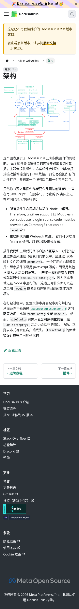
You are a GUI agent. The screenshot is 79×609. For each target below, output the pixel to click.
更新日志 (9, 487)
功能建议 (9, 445)
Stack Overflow (15, 438)
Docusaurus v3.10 (32, 3)
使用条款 (9, 548)
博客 (6, 481)
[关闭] (76, 4)
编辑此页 (14, 350)
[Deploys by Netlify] (14, 513)
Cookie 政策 (12, 554)
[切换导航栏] (6, 14)
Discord (9, 451)
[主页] (7, 61)
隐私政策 (9, 541)
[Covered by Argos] (16, 518)
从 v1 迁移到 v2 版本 (18, 415)
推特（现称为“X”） (16, 500)
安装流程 (9, 408)
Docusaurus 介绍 (16, 402)
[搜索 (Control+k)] (72, 14)
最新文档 (49, 43)
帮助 (6, 458)
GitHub (8, 494)
